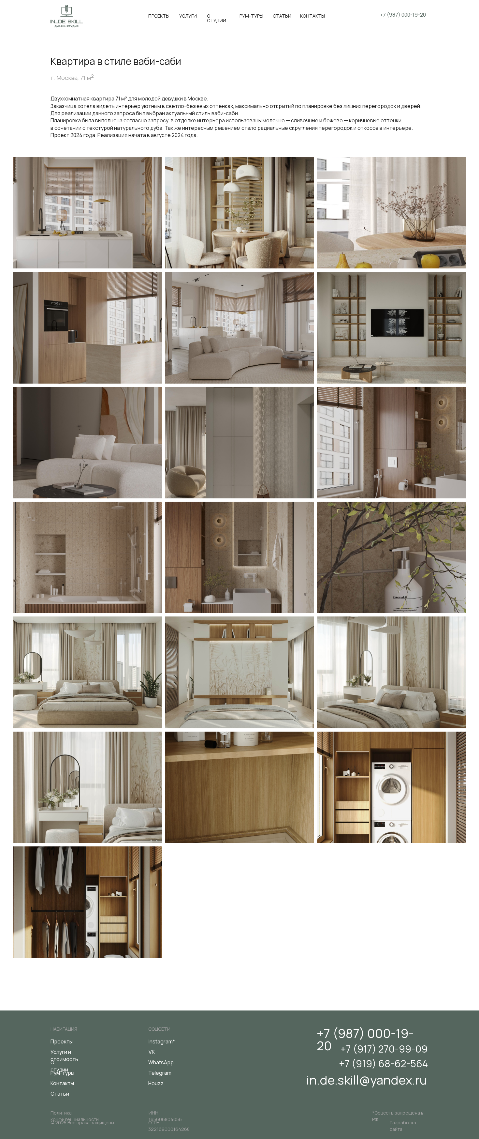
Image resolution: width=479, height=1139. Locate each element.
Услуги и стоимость (64, 1055)
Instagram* (162, 1041)
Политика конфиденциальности (75, 1116)
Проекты (158, 16)
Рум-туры (251, 16)
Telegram (159, 1072)
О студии (216, 18)
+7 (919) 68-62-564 (383, 1063)
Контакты (312, 16)
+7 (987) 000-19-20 (365, 1039)
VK (152, 1051)
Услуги (188, 16)
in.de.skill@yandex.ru (366, 1079)
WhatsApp (161, 1062)
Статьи (282, 16)
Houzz (156, 1083)
